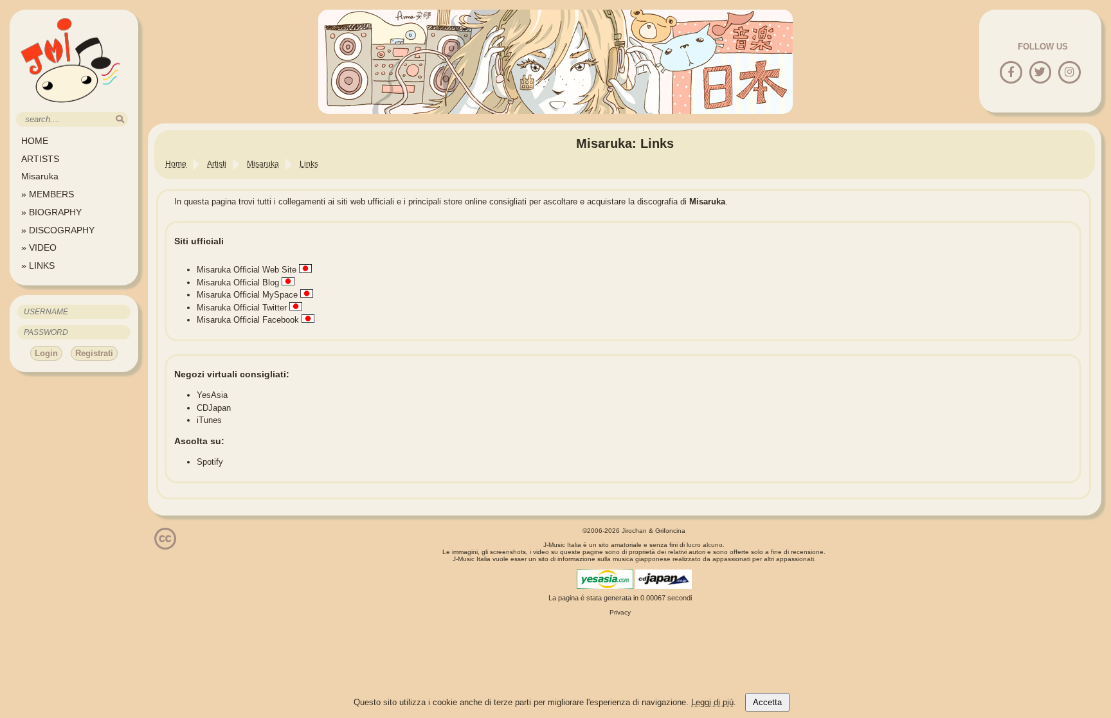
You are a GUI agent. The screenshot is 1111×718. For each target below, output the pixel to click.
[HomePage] (70, 107)
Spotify (210, 462)
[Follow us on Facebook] (1011, 73)
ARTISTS (40, 159)
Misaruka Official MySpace (247, 295)
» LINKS (38, 265)
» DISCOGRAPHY (58, 230)
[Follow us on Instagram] (1069, 73)
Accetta (767, 702)
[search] (120, 119)
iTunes (209, 420)
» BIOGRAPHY (51, 212)
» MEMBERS (47, 194)
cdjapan (663, 579)
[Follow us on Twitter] (1040, 73)
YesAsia (212, 395)
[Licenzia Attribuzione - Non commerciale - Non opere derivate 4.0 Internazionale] (165, 544)
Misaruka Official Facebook (248, 320)
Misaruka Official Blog (238, 282)
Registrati (94, 353)
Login (46, 353)
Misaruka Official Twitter (242, 307)
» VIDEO (39, 247)
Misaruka (40, 176)
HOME (34, 141)
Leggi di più (712, 702)
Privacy (620, 612)
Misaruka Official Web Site (246, 269)
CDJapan (214, 408)
